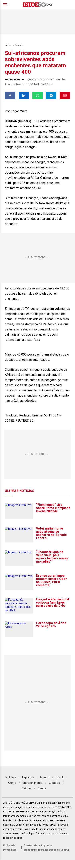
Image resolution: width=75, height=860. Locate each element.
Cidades (54, 782)
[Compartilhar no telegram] (51, 95)
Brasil (59, 777)
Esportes (28, 777)
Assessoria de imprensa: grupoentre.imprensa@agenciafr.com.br (47, 847)
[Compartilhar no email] (65, 95)
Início (8, 45)
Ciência (26, 788)
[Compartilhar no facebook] (10, 95)
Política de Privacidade (10, 847)
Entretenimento (32, 782)
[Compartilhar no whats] (37, 95)
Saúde (42, 788)
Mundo (19, 45)
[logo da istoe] (38, 5)
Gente (12, 782)
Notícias (10, 777)
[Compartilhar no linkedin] (24, 95)
